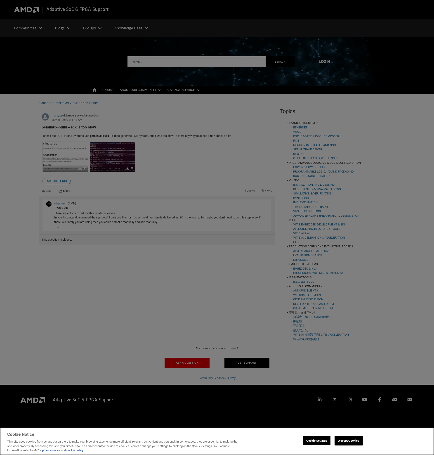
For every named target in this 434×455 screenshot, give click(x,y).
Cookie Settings (316, 440)
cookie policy (74, 450)
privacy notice (51, 450)
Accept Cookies (348, 440)
